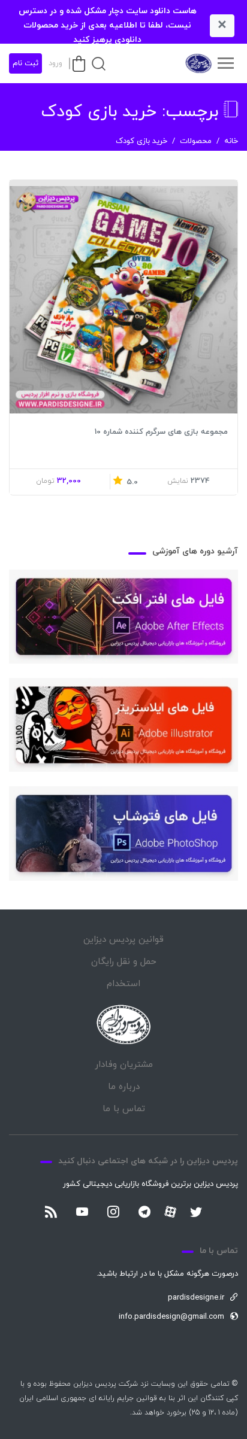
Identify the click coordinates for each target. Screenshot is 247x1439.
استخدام (123, 984)
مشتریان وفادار (124, 1064)
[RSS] (51, 1213)
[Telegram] (144, 1213)
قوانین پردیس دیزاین (123, 939)
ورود (55, 63)
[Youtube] (82, 1213)
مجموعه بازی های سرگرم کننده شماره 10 (161, 432)
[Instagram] (113, 1213)
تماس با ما (124, 1109)
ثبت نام (25, 63)
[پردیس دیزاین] (198, 63)
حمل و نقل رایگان (123, 962)
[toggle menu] (225, 63)
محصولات (196, 141)
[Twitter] (196, 1213)
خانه (231, 141)
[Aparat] (170, 1211)
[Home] (123, 1025)
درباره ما (124, 1087)
